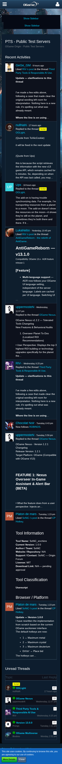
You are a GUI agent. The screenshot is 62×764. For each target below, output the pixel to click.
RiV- (19, 363)
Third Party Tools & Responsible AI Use (26, 710)
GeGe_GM (23, 65)
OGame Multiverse (27, 733)
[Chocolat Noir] (9, 425)
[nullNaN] (9, 151)
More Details (9, 759)
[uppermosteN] (9, 331)
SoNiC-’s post (29, 517)
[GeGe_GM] (9, 91)
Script (16, 684)
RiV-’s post (28, 69)
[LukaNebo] (9, 264)
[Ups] (9, 204)
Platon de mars (26, 514)
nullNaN (21, 125)
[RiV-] (9, 389)
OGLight (20, 132)
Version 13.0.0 (24, 722)
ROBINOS (34, 426)
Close (22, 759)
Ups (18, 185)
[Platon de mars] (9, 555)
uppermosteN (25, 307)
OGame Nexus (47, 314)
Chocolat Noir (25, 423)
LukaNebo (23, 230)
